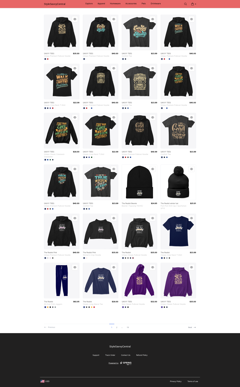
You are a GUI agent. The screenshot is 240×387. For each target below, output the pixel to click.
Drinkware (156, 3)
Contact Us (125, 355)
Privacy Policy (176, 381)
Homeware (115, 3)
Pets (144, 3)
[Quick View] (75, 19)
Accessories (131, 3)
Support (96, 355)
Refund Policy (142, 355)
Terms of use (193, 381)
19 (128, 327)
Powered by (113, 363)
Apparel (101, 3)
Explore (89, 3)
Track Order (110, 355)
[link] (61, 32)
